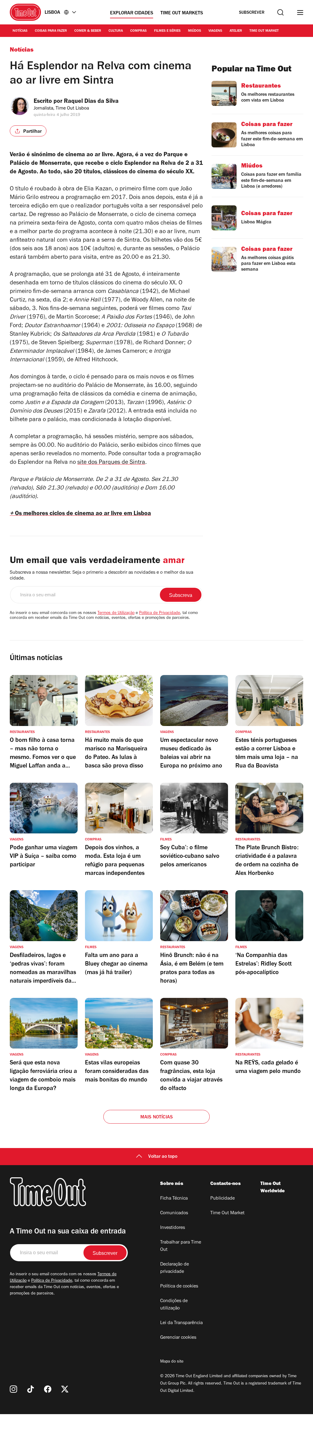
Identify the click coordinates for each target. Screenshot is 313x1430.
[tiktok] (30, 1389)
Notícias (20, 31)
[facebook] (47, 1389)
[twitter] (64, 1389)
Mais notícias (156, 1117)
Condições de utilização (174, 1305)
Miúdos (194, 31)
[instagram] (13, 1389)
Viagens (215, 31)
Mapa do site (171, 1362)
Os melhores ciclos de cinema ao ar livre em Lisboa (80, 514)
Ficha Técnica (174, 1198)
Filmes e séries (167, 31)
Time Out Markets (181, 13)
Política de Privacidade (159, 613)
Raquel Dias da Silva (91, 102)
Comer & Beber (87, 31)
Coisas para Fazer (51, 31)
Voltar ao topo (162, 1156)
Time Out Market (264, 31)
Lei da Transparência (181, 1323)
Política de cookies (179, 1286)
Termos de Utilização (116, 613)
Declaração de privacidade (174, 1268)
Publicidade (222, 1198)
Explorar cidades (131, 13)
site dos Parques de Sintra (111, 463)
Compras (138, 31)
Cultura (116, 31)
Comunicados (174, 1213)
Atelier (236, 31)
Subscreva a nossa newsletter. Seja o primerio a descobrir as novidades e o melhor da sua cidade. (101, 575)
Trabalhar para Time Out (180, 1246)
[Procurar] (280, 12)
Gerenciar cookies (178, 1337)
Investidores (172, 1228)
